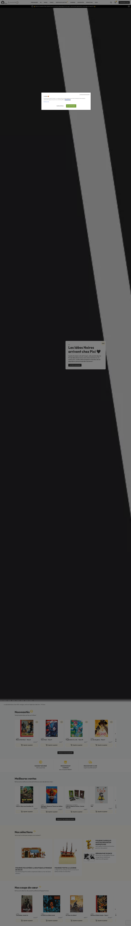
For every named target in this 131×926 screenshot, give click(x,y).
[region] (66, 101)
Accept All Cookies (71, 105)
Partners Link (46, 101)
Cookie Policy (67, 99)
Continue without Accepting (85, 94)
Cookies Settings (60, 105)
